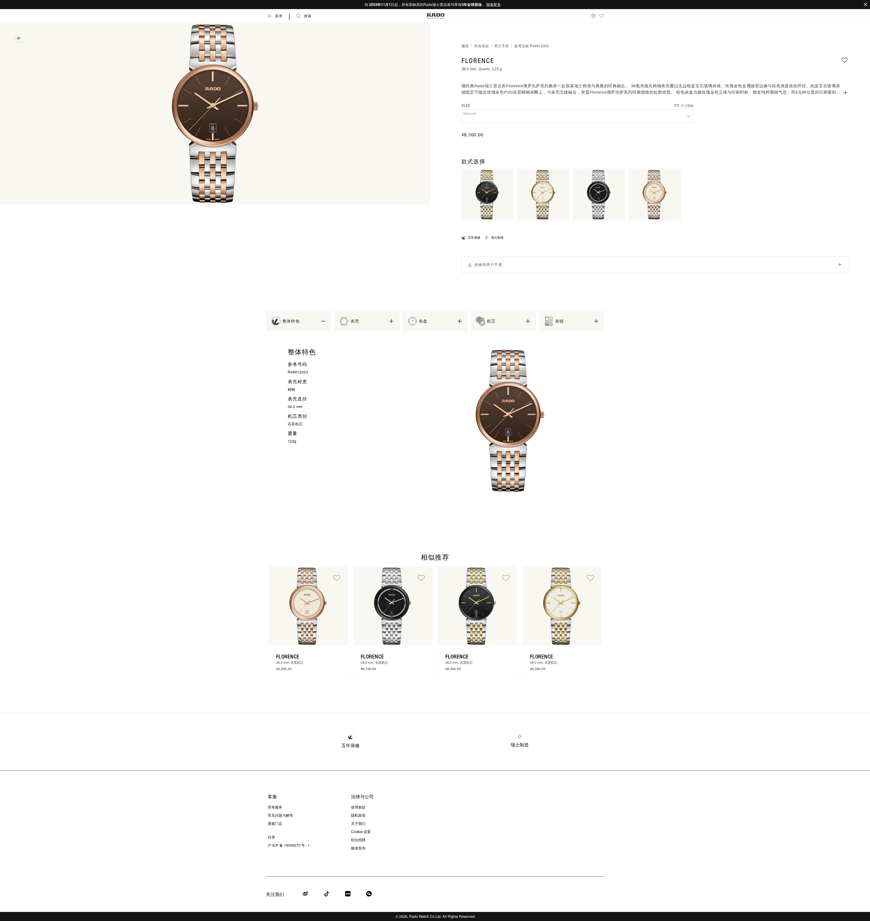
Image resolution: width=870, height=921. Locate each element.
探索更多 (493, 4)
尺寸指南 (687, 105)
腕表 (465, 45)
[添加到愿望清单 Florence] (336, 577)
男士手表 (501, 45)
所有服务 (275, 807)
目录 (271, 837)
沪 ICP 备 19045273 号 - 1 (289, 845)
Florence (288, 656)
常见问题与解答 (280, 815)
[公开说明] (845, 92)
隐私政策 (358, 815)
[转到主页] (435, 16)
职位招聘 (358, 839)
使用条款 (358, 807)
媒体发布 (358, 848)
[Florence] (308, 606)
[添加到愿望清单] (844, 60)
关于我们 (358, 823)
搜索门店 (275, 823)
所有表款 (481, 45)
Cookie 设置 (361, 831)
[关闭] (865, 4)
